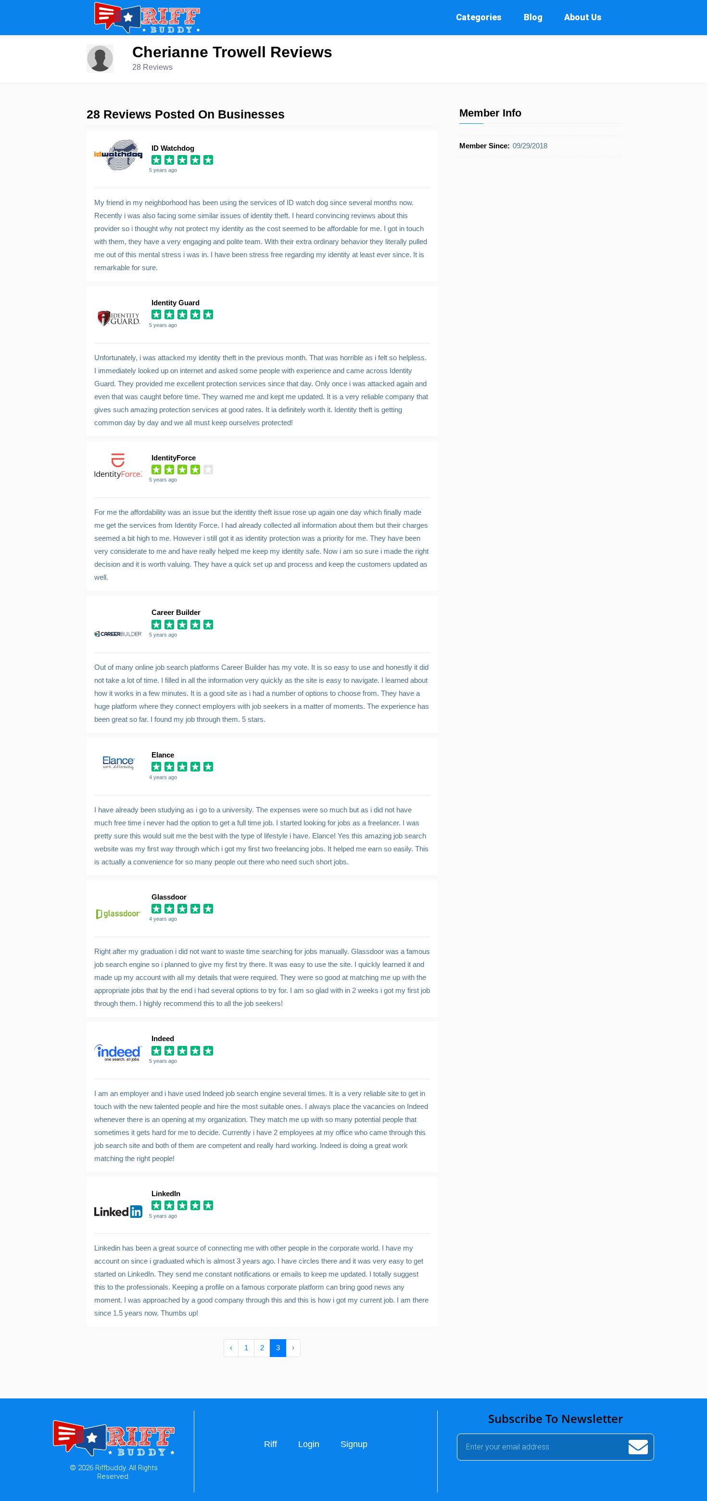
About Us (583, 17)
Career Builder (176, 612)
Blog (533, 17)
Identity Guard (176, 303)
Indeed (163, 1038)
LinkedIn (166, 1193)
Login (308, 1444)
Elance (163, 755)
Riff (270, 1444)
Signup (354, 1444)
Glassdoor (169, 897)
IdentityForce (174, 458)
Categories (479, 17)
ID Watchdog (173, 148)
